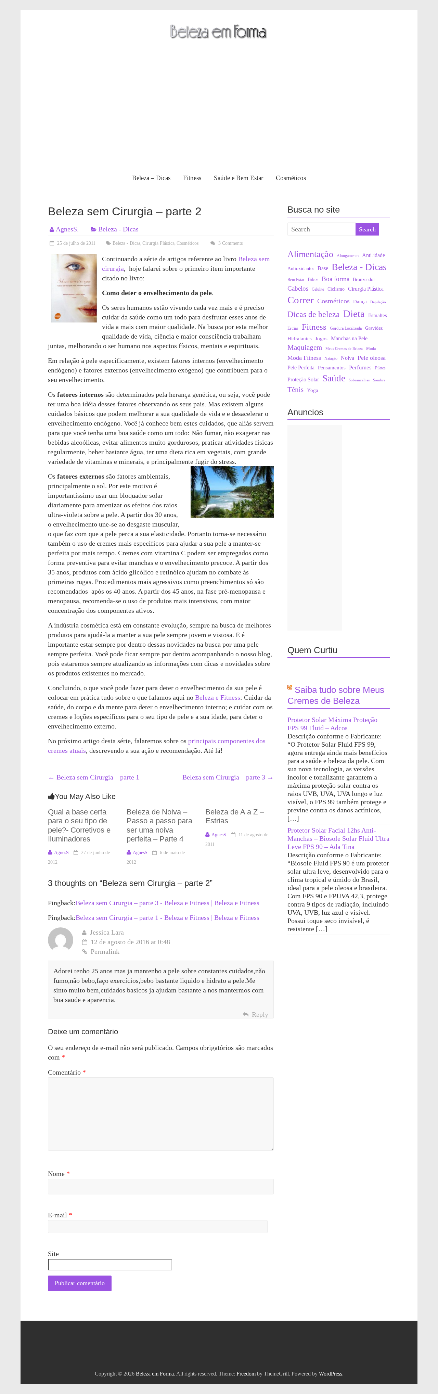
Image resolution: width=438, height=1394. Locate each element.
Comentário (67, 1072)
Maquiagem (304, 347)
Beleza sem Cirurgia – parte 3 (228, 777)
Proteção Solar (303, 380)
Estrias (292, 328)
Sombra (379, 380)
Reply (260, 1014)
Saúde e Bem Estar (238, 177)
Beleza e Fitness (217, 697)
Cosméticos (291, 177)
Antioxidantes (300, 268)
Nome (59, 1173)
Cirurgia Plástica (158, 243)
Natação (330, 358)
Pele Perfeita (300, 368)
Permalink (105, 951)
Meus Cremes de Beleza (344, 349)
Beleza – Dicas (151, 177)
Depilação (378, 302)
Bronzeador (364, 279)
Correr (300, 299)
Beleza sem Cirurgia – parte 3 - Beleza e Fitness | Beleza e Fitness (167, 903)
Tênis (295, 389)
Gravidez (374, 328)
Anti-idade (373, 255)
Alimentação (310, 254)
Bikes (313, 279)
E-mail (60, 1215)
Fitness (192, 177)
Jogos (321, 338)
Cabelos (297, 288)
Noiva (347, 358)
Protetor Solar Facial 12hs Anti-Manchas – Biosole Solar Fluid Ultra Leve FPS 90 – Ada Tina (338, 838)
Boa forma (335, 278)
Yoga (312, 390)
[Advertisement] (219, 118)
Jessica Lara (107, 932)
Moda (371, 348)
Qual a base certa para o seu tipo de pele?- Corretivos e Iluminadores (79, 825)
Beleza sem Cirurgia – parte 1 (93, 777)
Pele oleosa (372, 357)
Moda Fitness (304, 357)
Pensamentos (332, 367)
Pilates (380, 368)
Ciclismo (336, 289)
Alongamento (348, 255)
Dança (360, 301)
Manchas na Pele (349, 338)
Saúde (333, 378)
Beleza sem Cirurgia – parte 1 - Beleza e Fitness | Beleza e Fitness (167, 917)
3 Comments (230, 243)
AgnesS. (67, 229)
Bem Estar (295, 279)
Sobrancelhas (359, 380)
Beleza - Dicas (118, 229)
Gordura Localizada (346, 328)
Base (323, 268)
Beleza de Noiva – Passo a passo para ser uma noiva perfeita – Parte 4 (159, 825)
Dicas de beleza (313, 314)
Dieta (354, 313)
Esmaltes (377, 315)
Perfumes (360, 367)
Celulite (318, 289)
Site (53, 1253)
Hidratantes (299, 338)
